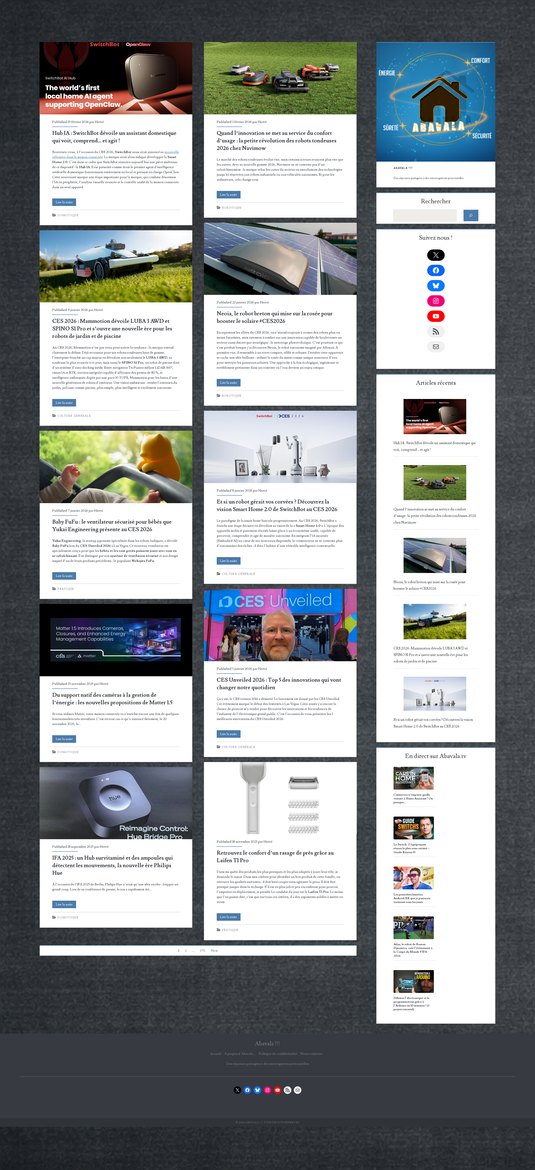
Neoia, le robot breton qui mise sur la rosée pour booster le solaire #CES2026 (280, 259)
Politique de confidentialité (278, 1054)
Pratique (65, 589)
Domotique (68, 215)
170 (202, 951)
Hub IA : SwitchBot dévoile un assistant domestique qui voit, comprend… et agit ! (115, 78)
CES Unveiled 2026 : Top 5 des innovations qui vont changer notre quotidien (280, 625)
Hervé (99, 122)
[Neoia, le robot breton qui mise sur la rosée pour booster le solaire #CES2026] (435, 556)
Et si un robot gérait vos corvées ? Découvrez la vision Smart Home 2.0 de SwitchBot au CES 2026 (280, 447)
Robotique (232, 208)
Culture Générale (74, 416)
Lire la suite (66, 203)
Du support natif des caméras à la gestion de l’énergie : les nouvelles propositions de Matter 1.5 (115, 640)
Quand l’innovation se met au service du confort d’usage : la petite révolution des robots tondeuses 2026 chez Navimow (280, 78)
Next (214, 951)
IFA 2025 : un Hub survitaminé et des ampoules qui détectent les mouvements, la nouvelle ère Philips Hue (115, 803)
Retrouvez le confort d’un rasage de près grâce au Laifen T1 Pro (280, 798)
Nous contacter (311, 1054)
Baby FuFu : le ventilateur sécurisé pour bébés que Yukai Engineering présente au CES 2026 (115, 467)
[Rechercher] (471, 215)
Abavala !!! (267, 1043)
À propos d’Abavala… (240, 1054)
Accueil (215, 1054)
